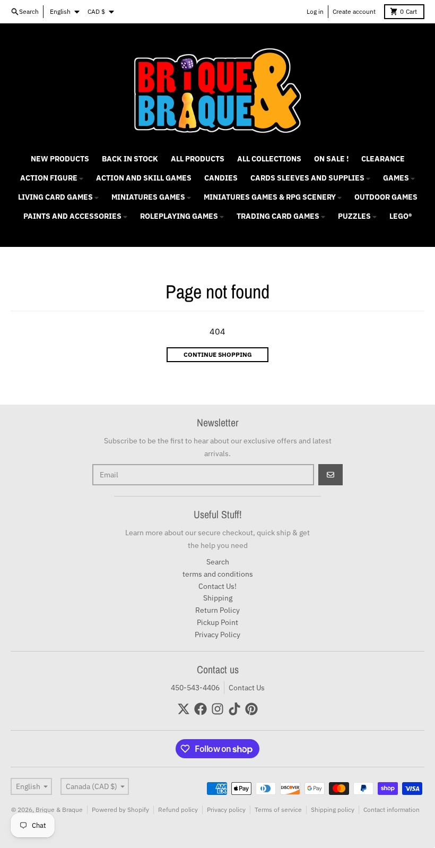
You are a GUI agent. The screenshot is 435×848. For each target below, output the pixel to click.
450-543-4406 (195, 687)
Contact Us (247, 687)
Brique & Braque (59, 809)
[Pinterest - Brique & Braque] (251, 709)
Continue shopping (218, 354)
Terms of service (278, 809)
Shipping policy (332, 809)
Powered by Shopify (120, 809)
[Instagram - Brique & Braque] (217, 709)
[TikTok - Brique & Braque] (234, 709)
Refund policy (178, 809)
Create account (354, 11)
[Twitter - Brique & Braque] (183, 709)
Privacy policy (226, 809)
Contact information (391, 809)
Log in (315, 11)
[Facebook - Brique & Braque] (200, 709)
